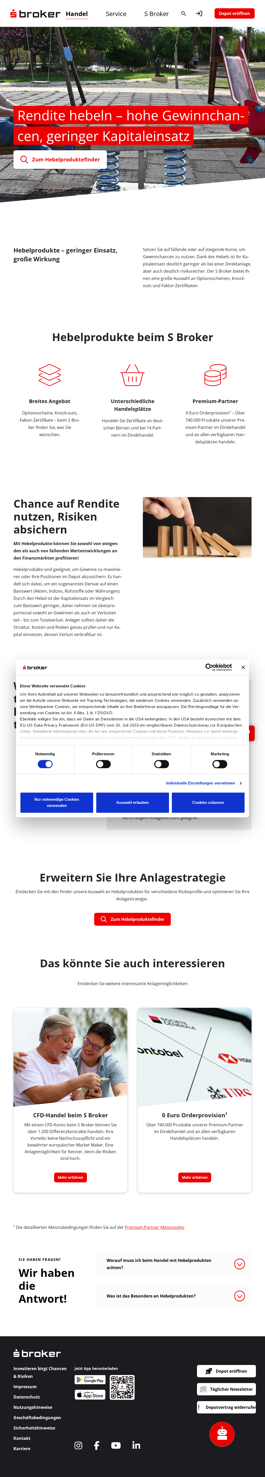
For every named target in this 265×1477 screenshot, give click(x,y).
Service (116, 13)
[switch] (103, 764)
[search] (183, 13)
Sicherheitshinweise (34, 1428)
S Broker (156, 13)
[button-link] (199, 13)
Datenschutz (26, 1397)
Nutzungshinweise (32, 1407)
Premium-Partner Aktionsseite (154, 1227)
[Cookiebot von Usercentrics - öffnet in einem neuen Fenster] (209, 667)
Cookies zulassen (208, 802)
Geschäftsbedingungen (37, 1417)
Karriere (21, 1448)
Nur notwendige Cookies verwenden (56, 802)
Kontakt (22, 1438)
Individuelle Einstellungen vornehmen (200, 783)
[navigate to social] (78, 1445)
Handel (77, 13)
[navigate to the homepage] (35, 13)
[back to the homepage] (37, 1356)
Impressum (25, 1386)
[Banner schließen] (243, 667)
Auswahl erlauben (132, 802)
